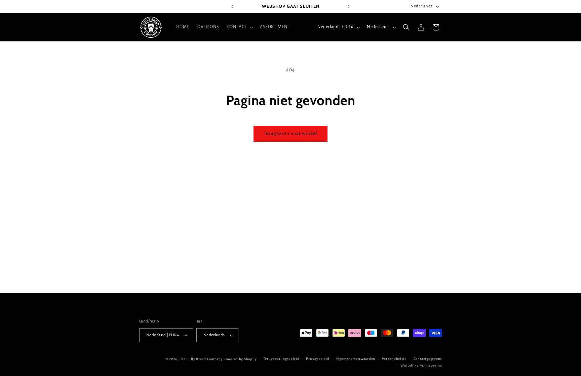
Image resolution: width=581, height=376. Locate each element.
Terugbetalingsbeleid (281, 359)
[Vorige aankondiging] (232, 6)
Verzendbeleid (394, 359)
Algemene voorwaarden (355, 359)
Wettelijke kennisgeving (421, 365)
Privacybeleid (317, 359)
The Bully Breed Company (201, 359)
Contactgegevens (428, 359)
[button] (239, 27)
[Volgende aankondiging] (348, 6)
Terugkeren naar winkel (290, 133)
